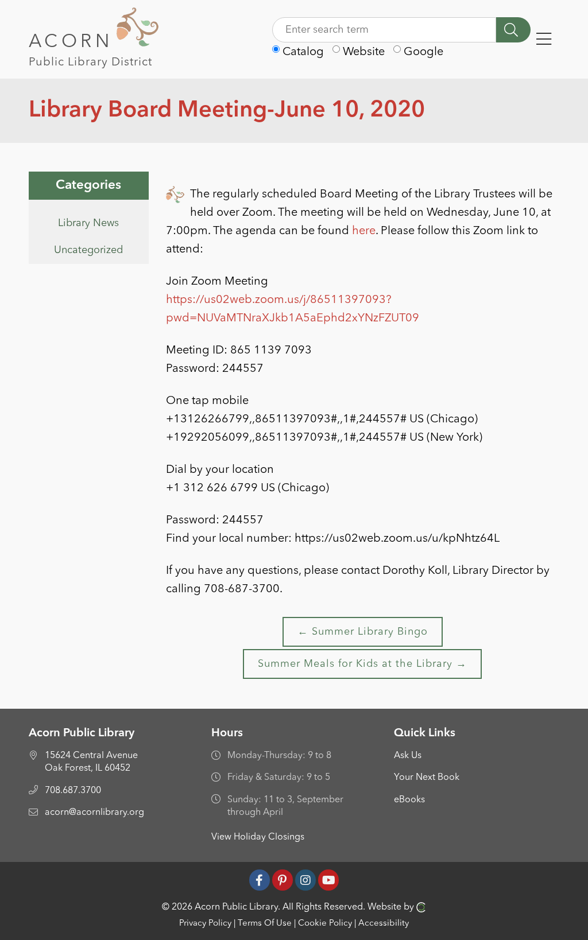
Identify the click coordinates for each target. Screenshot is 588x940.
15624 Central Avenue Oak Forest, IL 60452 (91, 762)
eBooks (409, 800)
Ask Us (407, 755)
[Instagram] (305, 879)
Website (362, 52)
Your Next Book (426, 777)
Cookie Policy (325, 923)
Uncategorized (88, 250)
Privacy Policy (205, 923)
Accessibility (383, 923)
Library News (88, 223)
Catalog (302, 52)
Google (422, 52)
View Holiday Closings (257, 837)
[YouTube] (328, 879)
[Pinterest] (282, 879)
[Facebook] (259, 879)
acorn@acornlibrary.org (94, 812)
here (364, 231)
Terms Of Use (265, 923)
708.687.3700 (73, 790)
